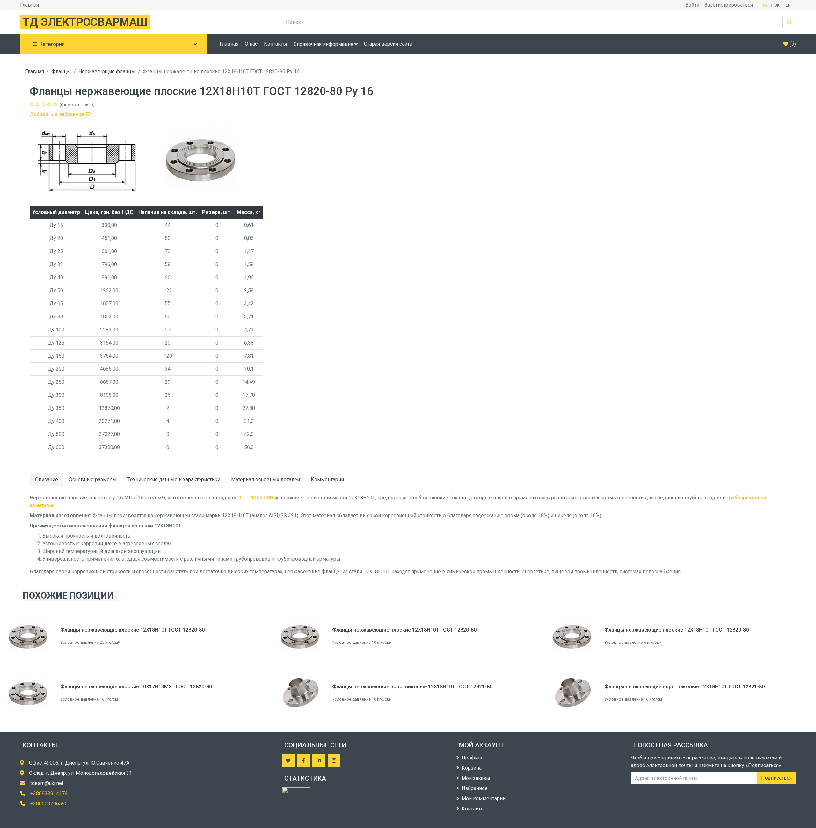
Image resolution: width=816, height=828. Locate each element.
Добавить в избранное (57, 114)
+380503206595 (49, 804)
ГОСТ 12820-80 (255, 498)
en (788, 5)
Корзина (472, 768)
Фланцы (61, 72)
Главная (29, 5)
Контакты (275, 44)
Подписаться (776, 778)
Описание (46, 479)
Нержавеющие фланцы (106, 72)
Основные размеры (93, 479)
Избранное (475, 788)
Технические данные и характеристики (173, 479)
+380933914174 (49, 793)
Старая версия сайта (388, 44)
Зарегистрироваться (728, 5)
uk (777, 5)
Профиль (473, 758)
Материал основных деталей (265, 479)
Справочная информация (324, 44)
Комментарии (327, 479)
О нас (251, 44)
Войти (692, 5)
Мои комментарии (484, 798)
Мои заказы (476, 778)
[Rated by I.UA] (296, 792)
